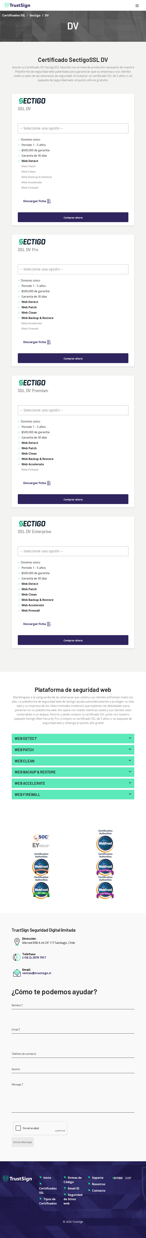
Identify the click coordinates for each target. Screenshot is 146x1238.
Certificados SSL (13, 15)
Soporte (97, 1178)
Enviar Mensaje (22, 1142)
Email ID (73, 1188)
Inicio (47, 1178)
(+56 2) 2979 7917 (34, 957)
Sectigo (35, 15)
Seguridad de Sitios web (73, 1199)
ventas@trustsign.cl (36, 973)
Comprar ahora (73, 217)
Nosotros (98, 1184)
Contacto (98, 1191)
